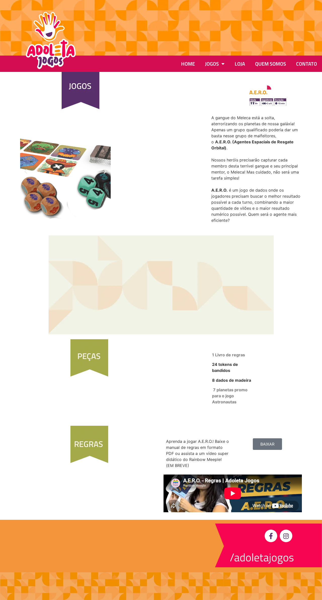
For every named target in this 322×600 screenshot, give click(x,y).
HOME (188, 64)
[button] (26, 171)
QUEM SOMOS (270, 64)
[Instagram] (286, 536)
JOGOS (212, 64)
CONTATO (306, 64)
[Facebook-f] (271, 536)
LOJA (240, 64)
